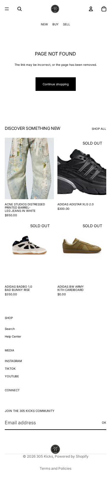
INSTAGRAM (13, 361)
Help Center (13, 336)
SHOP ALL (99, 128)
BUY (55, 24)
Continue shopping (56, 84)
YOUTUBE (12, 376)
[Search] (19, 8)
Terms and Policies (55, 468)
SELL (66, 24)
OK (104, 422)
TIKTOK (10, 368)
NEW (44, 24)
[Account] (90, 8)
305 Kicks (44, 456)
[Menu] (7, 9)
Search (10, 328)
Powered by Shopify (72, 456)
